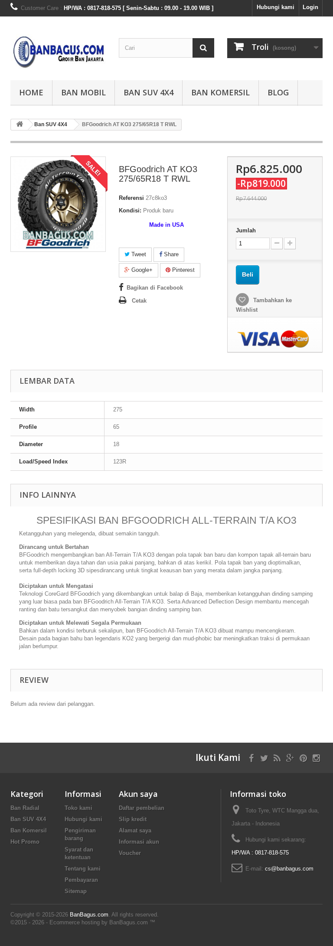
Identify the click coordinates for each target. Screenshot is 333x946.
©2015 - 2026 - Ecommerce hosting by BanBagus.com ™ (82, 922)
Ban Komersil (220, 92)
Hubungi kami (275, 7)
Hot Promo (24, 841)
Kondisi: (130, 210)
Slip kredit (133, 819)
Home (31, 92)
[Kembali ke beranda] (19, 124)
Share (170, 254)
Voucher (130, 853)
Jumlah (246, 230)
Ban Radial (24, 808)
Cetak (139, 300)
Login (310, 7)
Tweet (138, 254)
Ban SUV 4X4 (148, 92)
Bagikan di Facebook (155, 287)
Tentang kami (83, 868)
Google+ (141, 270)
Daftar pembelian (141, 808)
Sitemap (76, 891)
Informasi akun (139, 841)
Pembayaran (81, 880)
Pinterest (182, 270)
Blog (278, 92)
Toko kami (78, 808)
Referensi (131, 198)
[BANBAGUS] (58, 51)
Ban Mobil (83, 92)
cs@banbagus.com (289, 868)
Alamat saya (135, 830)
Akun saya (138, 794)
